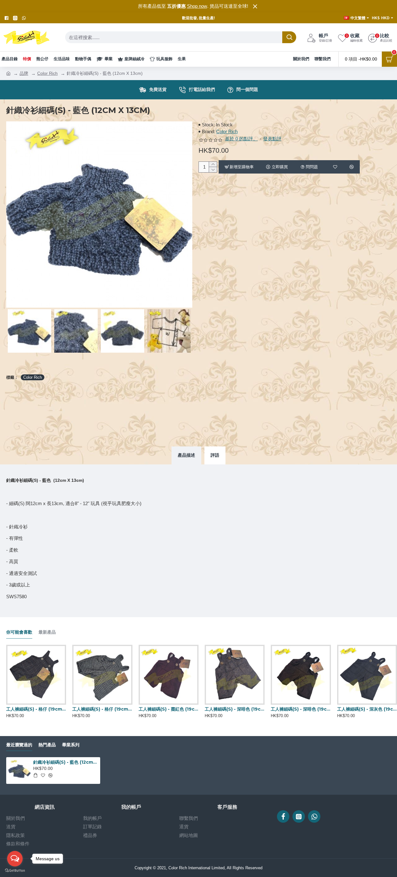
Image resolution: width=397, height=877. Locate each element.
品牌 (24, 73)
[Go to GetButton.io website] (15, 871)
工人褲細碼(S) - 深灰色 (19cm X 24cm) (367, 709)
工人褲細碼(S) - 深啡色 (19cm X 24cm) (235, 709)
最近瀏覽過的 (19, 745)
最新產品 (47, 632)
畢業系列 (70, 745)
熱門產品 (47, 745)
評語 (215, 455)
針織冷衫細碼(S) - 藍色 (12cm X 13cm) (65, 762)
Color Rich (47, 73)
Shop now (197, 6)
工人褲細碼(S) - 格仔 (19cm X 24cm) (36, 709)
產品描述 (186, 455)
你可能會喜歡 (19, 632)
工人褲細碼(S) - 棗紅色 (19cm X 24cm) (168, 709)
